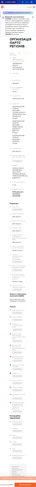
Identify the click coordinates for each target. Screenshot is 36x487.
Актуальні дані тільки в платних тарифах (18, 478)
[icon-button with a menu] (34, 7)
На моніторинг (26, 484)
